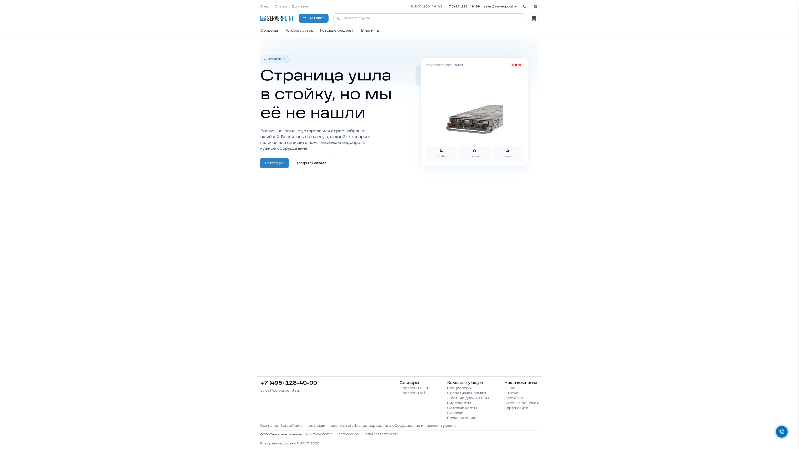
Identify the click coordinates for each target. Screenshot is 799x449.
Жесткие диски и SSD (468, 398)
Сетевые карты (462, 408)
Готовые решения (337, 30)
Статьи (281, 6)
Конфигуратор (299, 30)
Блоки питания (461, 418)
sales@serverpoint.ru (500, 6)
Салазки (455, 413)
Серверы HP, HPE (416, 388)
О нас (265, 6)
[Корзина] (534, 18)
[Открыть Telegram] (535, 6)
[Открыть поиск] (339, 18)
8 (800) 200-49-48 (427, 6)
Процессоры (459, 388)
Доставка (300, 6)
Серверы (269, 30)
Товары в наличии (311, 163)
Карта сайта (516, 408)
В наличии (370, 30)
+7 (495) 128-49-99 (463, 6)
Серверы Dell (412, 393)
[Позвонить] (524, 6)
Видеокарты (459, 403)
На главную (274, 163)
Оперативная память (467, 393)
